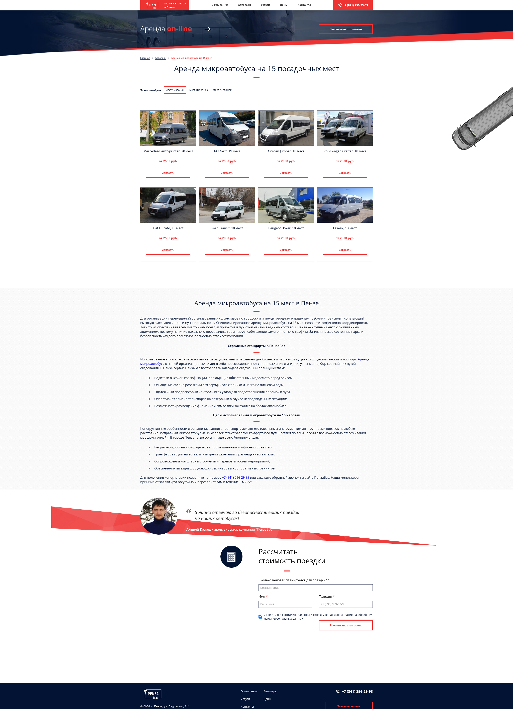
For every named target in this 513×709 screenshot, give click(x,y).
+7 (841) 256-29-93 (355, 5)
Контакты (304, 5)
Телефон (326, 596)
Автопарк (244, 5)
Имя (262, 596)
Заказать (168, 172)
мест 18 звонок (198, 90)
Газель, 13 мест (345, 228)
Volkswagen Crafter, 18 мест (345, 151)
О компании (219, 5)
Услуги (265, 5)
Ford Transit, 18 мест (227, 228)
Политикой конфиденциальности (289, 615)
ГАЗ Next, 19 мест (227, 151)
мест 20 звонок (222, 90)
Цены (284, 5)
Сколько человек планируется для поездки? (293, 580)
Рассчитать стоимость (346, 29)
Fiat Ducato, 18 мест (168, 228)
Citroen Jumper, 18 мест (286, 151)
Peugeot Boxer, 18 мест (286, 228)
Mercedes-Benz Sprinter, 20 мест (168, 151)
